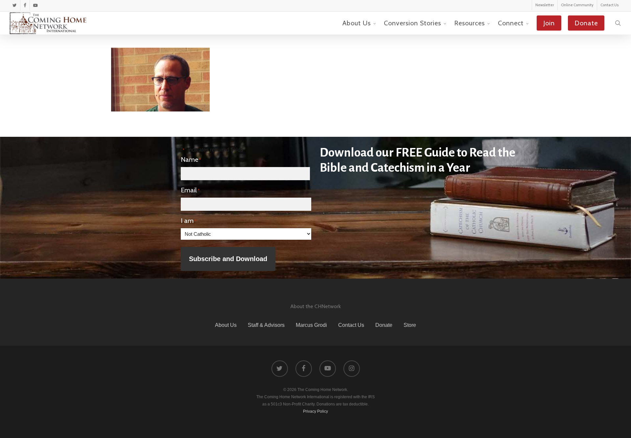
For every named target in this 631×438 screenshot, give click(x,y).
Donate (383, 325)
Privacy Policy (315, 411)
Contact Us (351, 325)
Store (410, 325)
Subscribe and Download (228, 258)
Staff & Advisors (266, 325)
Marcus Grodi (311, 325)
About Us (226, 325)
